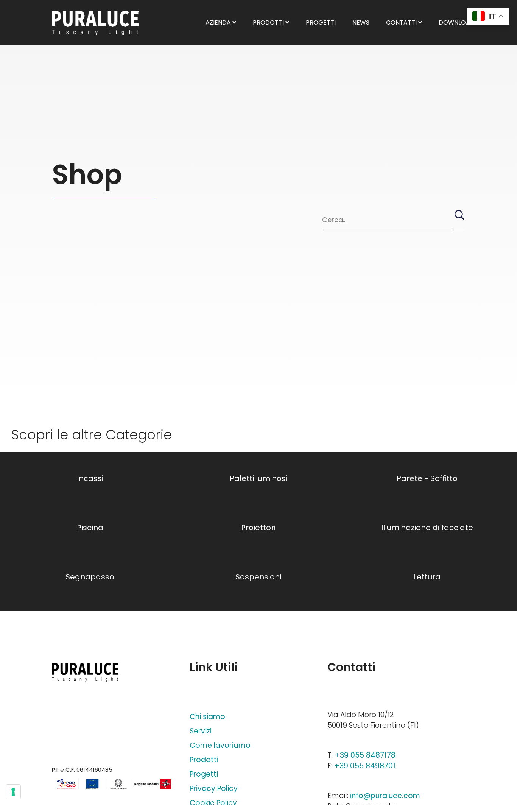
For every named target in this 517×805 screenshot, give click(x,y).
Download (457, 22)
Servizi (201, 731)
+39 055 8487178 (365, 755)
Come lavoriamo (220, 745)
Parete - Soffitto (427, 478)
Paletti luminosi (258, 478)
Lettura (427, 576)
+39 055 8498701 (365, 766)
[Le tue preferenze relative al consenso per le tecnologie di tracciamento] (13, 792)
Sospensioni (258, 576)
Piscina (90, 527)
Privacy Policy (214, 788)
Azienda (219, 22)
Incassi (90, 478)
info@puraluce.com (385, 796)
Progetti (321, 22)
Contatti (402, 22)
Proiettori (258, 527)
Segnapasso (89, 576)
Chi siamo (207, 717)
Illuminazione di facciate (427, 527)
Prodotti (269, 22)
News (360, 22)
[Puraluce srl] (95, 23)
